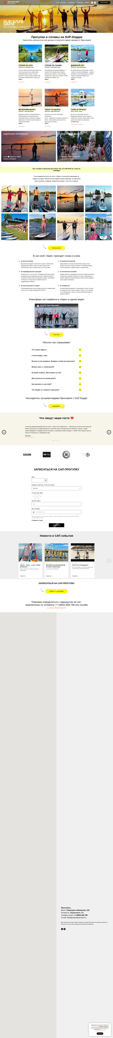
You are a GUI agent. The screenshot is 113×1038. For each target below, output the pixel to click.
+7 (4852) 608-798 (65, 605)
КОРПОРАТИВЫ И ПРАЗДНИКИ (71, 134)
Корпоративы (79, 2)
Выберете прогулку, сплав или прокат (43, 485)
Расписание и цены (61, 2)
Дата (33, 477)
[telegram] (95, 3)
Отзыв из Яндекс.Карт (29, 437)
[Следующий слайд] (109, 432)
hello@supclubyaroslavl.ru (76, 918)
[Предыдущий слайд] (4, 432)
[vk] (92, 3)
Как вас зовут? (36, 500)
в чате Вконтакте (56, 607)
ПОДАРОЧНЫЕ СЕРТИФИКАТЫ (15, 134)
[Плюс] (41, 496)
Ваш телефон (36, 508)
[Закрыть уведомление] (110, 1024)
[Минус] (33, 496)
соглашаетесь (94, 1026)
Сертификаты (71, 2)
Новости (87, 2)
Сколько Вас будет (37, 493)
